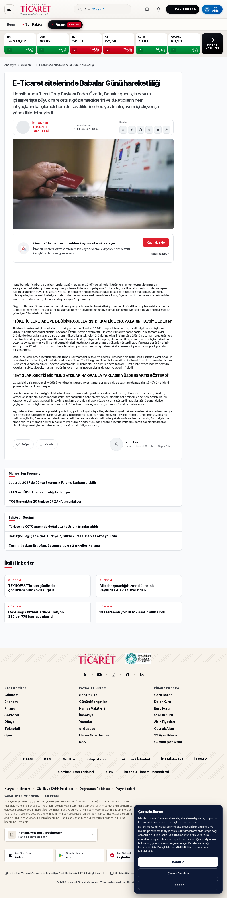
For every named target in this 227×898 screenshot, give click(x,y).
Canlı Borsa (163, 695)
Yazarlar (86, 722)
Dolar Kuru (162, 701)
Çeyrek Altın (164, 728)
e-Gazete (87, 728)
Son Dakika (88, 695)
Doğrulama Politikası (95, 789)
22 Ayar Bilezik (166, 735)
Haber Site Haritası (94, 735)
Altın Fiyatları (164, 722)
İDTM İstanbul (172, 759)
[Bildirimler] (158, 9)
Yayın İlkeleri (125, 789)
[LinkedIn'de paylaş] (149, 130)
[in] (141, 674)
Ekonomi (11, 701)
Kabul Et (178, 862)
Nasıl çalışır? (160, 253)
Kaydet (49, 444)
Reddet (178, 885)
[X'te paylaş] (123, 130)
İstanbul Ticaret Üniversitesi (146, 771)
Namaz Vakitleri (92, 708)
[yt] (99, 674)
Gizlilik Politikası (185, 847)
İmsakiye (86, 715)
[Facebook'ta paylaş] (132, 130)
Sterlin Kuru (163, 715)
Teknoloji (12, 728)
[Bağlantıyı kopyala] (166, 130)
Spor (8, 735)
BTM (47, 759)
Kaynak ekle (156, 242)
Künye (9, 789)
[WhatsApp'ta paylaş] (140, 130)
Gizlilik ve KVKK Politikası (55, 789)
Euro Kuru (162, 708)
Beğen (25, 444)
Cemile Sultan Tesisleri (76, 771)
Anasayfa (10, 65)
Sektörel (11, 715)
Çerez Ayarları (178, 873)
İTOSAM (200, 759)
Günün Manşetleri (93, 701)
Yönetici (132, 442)
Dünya (9, 722)
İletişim (25, 789)
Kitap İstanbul (97, 759)
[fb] (127, 674)
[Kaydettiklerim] (147, 9)
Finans (9, 708)
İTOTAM (26, 759)
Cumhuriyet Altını (168, 742)
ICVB (109, 771)
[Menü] (9, 9)
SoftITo (69, 759)
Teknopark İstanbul (135, 759)
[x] (85, 674)
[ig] (113, 674)
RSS (82, 742)
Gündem (26, 65)
